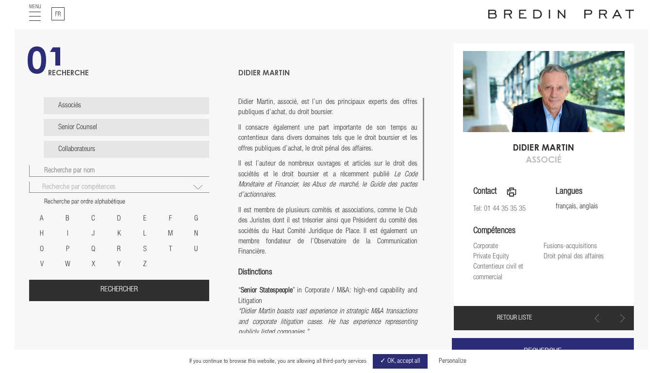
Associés (69, 105)
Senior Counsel (77, 127)
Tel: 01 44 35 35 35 (499, 209)
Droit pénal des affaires (574, 256)
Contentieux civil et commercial (498, 272)
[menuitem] (58, 13)
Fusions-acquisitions (570, 246)
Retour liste (514, 318)
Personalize (452, 361)
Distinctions (255, 273)
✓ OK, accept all (400, 361)
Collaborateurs (76, 149)
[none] (58, 13)
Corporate (485, 246)
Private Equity (491, 256)
